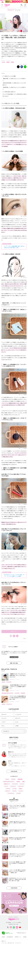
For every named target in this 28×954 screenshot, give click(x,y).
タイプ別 (18, 793)
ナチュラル (9, 682)
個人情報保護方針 (10, 936)
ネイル (16, 722)
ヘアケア (3, 722)
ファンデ (20, 791)
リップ (6, 786)
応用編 (12, 62)
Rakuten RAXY (8, 5)
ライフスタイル (11, 793)
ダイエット (8, 791)
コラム (2, 725)
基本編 (8, 62)
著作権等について (18, 936)
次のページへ (14, 631)
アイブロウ (17, 693)
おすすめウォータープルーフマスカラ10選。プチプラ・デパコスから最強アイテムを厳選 (14, 575)
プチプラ (8, 788)
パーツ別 (14, 788)
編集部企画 (20, 779)
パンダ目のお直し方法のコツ (9, 91)
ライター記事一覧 (14, 657)
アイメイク (8, 60)
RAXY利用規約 (8, 922)
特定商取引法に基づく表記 (13, 924)
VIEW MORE (14, 771)
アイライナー (9, 704)
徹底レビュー (7, 783)
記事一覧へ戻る (14, 663)
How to (3, 62)
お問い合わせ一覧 (11, 942)
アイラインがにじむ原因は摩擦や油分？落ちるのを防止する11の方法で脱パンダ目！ (14, 246)
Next (24, 638)
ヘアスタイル (12, 786)
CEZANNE (23, 693)
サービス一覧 (4, 942)
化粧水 (20, 788)
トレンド (22, 783)
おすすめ (13, 779)
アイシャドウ (14, 783)
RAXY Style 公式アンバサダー (7, 693)
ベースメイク (18, 714)
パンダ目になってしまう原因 (9, 76)
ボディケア (17, 718)
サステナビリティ (18, 942)
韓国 (23, 781)
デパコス (14, 791)
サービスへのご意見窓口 (16, 922)
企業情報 (3, 936)
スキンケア (3, 714)
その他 (16, 725)
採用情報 (24, 936)
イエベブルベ (20, 786)
